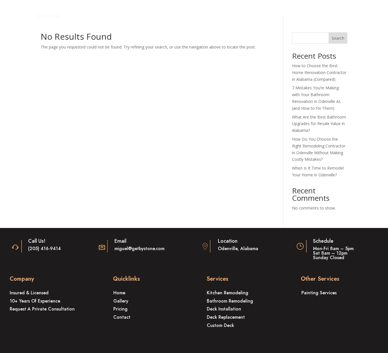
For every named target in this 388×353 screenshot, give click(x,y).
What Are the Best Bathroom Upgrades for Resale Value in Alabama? (319, 123)
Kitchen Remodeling (227, 292)
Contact (121, 317)
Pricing (120, 309)
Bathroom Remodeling (230, 301)
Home (119, 292)
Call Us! (36, 241)
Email (120, 241)
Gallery (120, 301)
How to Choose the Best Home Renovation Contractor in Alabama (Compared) (319, 72)
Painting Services (319, 292)
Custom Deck (220, 325)
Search (338, 38)
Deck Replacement (226, 317)
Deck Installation (224, 309)
